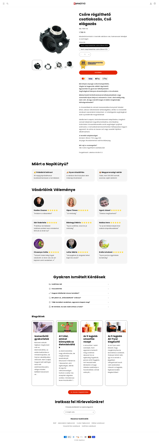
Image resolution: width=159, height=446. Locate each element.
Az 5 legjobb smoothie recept (90, 339)
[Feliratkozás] (93, 412)
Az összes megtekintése (79, 392)
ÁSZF (54, 423)
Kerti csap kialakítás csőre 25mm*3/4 (94, 45)
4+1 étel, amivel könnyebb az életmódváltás (67, 342)
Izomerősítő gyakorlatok (41, 337)
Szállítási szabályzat (89, 426)
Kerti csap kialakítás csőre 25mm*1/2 (94, 49)
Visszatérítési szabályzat (71, 426)
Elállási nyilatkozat (98, 423)
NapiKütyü (82, 440)
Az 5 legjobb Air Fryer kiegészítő (115, 339)
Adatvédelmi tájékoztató (66, 423)
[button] (4, 3)
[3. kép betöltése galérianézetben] (58, 65)
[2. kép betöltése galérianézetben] (48, 65)
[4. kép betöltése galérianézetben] (69, 65)
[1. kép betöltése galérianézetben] (37, 65)
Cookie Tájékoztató (83, 423)
